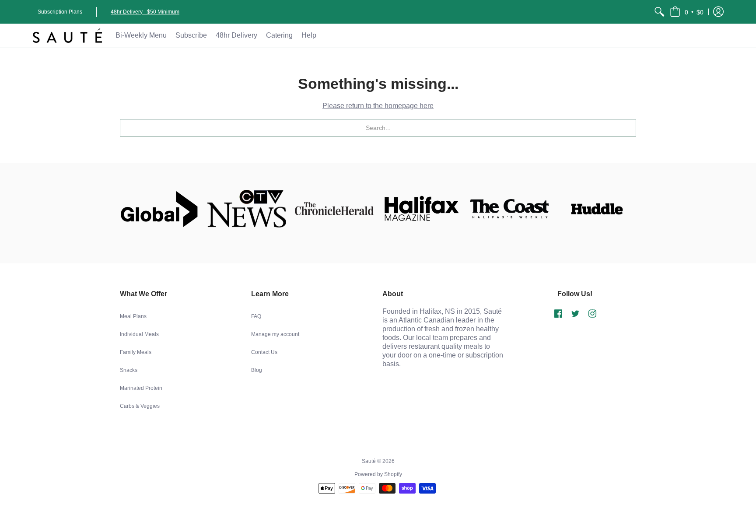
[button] (686, 12)
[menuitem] (659, 12)
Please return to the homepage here (378, 105)
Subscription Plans (60, 12)
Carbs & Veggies (140, 406)
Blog (256, 370)
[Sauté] (67, 36)
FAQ (256, 316)
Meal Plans (133, 316)
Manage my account (275, 334)
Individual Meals (139, 334)
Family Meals (135, 352)
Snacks (128, 370)
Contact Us (264, 352)
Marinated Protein (141, 388)
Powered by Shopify (378, 474)
